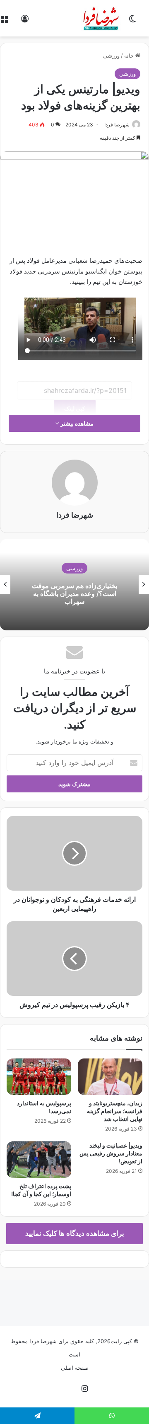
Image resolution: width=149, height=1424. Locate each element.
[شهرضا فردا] (101, 18)
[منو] (4, 21)
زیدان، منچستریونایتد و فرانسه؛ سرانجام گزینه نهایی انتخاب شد (114, 1110)
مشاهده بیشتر (76, 423)
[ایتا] (64, 1389)
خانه (129, 55)
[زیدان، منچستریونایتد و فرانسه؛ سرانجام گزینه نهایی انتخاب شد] (110, 1076)
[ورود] (25, 21)
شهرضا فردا (117, 124)
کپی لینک (74, 408)
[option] (74, 584)
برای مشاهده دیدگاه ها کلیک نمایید (74, 1233)
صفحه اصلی (75, 1367)
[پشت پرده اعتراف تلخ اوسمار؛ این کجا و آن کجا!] (39, 1159)
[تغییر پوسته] (132, 21)
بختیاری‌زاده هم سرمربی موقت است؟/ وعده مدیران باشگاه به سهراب (74, 593)
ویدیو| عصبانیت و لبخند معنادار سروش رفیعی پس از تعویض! (110, 1153)
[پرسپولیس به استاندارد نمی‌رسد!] (39, 1076)
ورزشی (111, 55)
